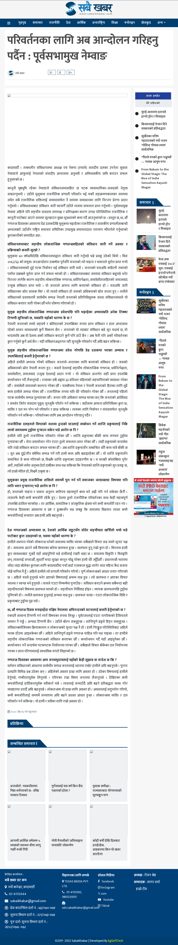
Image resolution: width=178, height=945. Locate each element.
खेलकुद (146, 22)
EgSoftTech (115, 940)
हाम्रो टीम (141, 889)
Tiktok (105, 905)
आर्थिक (81, 22)
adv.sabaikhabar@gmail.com (80, 907)
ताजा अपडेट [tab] (153, 96)
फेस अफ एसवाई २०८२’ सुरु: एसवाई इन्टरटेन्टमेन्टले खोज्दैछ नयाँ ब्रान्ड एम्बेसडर (167, 271)
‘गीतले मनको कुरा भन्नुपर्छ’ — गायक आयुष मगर (156, 160)
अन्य (160, 22)
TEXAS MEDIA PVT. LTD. (75, 884)
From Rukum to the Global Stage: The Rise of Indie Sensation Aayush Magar (155, 178)
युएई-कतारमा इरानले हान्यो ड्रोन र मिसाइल (153, 114)
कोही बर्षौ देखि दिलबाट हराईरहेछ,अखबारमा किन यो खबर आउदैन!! (106, 847)
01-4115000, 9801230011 (72, 895)
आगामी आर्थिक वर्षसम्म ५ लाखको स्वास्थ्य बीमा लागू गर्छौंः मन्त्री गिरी (25, 845)
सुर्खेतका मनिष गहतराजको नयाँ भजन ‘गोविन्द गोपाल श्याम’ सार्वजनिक (154, 143)
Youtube (108, 899)
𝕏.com (102, 893)
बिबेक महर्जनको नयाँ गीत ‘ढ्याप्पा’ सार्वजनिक (165, 434)
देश (68, 22)
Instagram (107, 887)
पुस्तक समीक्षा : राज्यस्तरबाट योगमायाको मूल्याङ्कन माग (107, 790)
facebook (107, 881)
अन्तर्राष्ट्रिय (98, 22)
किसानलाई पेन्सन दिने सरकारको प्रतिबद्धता (154, 126)
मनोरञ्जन (129, 22)
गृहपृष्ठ (22, 22)
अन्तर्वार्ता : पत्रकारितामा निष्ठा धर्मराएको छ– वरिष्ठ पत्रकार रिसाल (24, 790)
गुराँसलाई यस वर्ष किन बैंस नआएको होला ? (67, 788)
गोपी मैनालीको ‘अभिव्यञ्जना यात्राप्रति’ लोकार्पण (67, 843)
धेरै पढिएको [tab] (153, 103)
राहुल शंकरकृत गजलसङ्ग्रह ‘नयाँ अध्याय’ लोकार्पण (166, 463)
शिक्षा (114, 22)
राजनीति (54, 22)
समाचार (38, 22)
